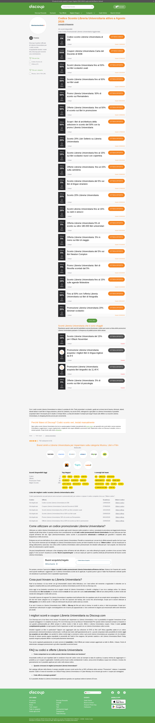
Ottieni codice (117, 37)
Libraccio (102, 476)
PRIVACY (76, 719)
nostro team (89, 426)
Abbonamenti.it (99, 480)
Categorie (89, 13)
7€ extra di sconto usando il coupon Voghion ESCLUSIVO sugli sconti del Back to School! (77, 1)
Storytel (112, 487)
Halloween (87, 707)
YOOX (64, 476)
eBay (70, 487)
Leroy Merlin (67, 484)
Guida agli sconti (34, 711)
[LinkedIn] (118, 692)
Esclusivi (53, 13)
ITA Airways (66, 480)
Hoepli (108, 480)
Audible (120, 484)
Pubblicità (32, 702)
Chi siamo (32, 700)
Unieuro (84, 476)
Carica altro (92, 320)
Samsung (83, 480)
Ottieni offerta (116, 65)
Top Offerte (62, 13)
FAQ (57, 705)
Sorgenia (85, 484)
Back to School (115, 13)
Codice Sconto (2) (37, 61)
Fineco (70, 476)
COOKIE (82, 719)
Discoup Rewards (40, 13)
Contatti (58, 702)
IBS (96, 476)
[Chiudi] (153, 1)
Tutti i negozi (33, 707)
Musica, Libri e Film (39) (39, 73)
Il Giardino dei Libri (101, 487)
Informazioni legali (62, 709)
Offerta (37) (35, 64)
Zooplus (76, 476)
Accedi (120, 6)
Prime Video (116, 480)
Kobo (107, 484)
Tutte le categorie (34, 709)
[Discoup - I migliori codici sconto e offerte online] (36, 7)
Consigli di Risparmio (65, 24)
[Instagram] (124, 692)
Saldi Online (103, 13)
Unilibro (113, 484)
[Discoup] (43, 692)
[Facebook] (112, 692)
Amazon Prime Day (90, 705)
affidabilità (58, 430)
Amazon (65, 487)
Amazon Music (99, 484)
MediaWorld (76, 484)
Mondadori (110, 476)
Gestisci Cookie (89, 719)
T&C (57, 707)
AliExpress (74, 480)
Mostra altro (77, 447)
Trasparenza (60, 711)
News (31, 705)
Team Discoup (60, 713)
